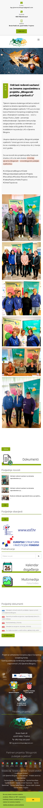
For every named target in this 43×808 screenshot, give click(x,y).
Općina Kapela (8, 780)
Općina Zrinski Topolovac (24, 783)
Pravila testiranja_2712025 (13, 622)
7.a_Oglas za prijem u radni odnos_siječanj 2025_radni (22, 630)
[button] (13, 804)
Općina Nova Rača (32, 780)
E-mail (22, 5)
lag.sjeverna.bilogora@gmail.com (21, 7)
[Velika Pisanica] (21, 316)
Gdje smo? (21, 31)
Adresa (21, 23)
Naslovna (16, 64)
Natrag (6, 449)
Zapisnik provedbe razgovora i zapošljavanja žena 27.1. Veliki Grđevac (21, 618)
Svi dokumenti (8, 635)
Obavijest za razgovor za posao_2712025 (18, 626)
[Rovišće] (21, 242)
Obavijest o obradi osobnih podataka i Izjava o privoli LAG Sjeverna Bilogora (20, 611)
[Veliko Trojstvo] (21, 377)
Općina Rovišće (20, 780)
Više (5, 505)
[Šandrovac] (21, 281)
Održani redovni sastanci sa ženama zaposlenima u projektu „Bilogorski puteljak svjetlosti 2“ (25, 90)
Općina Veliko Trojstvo (21, 787)
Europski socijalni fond (19, 771)
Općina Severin (9, 783)
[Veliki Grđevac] (21, 347)
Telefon (21, 14)
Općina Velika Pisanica (17, 785)
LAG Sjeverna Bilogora (10, 775)
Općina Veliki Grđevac (33, 785)
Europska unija (6, 771)
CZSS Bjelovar (23, 775)
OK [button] (33, 800)
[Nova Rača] (21, 194)
